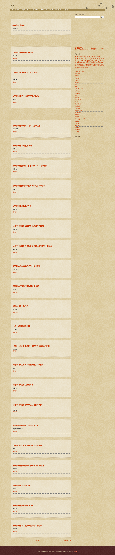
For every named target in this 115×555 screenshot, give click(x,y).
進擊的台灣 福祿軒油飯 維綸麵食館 (26, 286)
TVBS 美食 (77, 76)
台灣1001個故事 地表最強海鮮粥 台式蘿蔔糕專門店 (31, 346)
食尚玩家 (65, 10)
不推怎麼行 (77, 82)
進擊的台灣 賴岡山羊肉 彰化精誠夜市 (26, 125)
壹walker (81, 62)
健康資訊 (86, 61)
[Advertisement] (41, 14)
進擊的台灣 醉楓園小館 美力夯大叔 (26, 425)
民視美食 (92, 61)
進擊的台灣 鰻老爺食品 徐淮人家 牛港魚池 (28, 465)
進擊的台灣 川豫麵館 (20, 306)
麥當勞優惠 (86, 49)
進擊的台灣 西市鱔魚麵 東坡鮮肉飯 (26, 96)
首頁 (37, 540)
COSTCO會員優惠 (79, 71)
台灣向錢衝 (99, 65)
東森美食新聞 (80, 57)
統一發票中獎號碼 (80, 49)
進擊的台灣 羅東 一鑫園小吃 (23, 505)
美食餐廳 (81, 64)
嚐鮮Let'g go (99, 62)
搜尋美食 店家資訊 (19, 25)
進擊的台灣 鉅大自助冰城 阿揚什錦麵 (26, 266)
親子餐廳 (82, 67)
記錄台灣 (77, 123)
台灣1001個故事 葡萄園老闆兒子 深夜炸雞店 (29, 364)
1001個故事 (58, 10)
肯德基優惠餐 (92, 49)
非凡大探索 (91, 57)
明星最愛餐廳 (81, 65)
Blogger (76, 551)
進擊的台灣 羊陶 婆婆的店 (22, 145)
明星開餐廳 (99, 64)
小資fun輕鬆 (87, 64)
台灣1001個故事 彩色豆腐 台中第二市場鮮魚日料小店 (32, 246)
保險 (76, 84)
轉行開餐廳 (88, 65)
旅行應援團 (77, 106)
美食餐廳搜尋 (15, 10)
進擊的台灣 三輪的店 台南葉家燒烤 (26, 72)
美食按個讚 (44, 10)
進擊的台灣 (25, 10)
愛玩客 (51, 10)
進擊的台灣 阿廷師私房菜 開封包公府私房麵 (29, 185)
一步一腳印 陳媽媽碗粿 (21, 326)
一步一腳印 (80, 61)
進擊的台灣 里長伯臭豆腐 (22, 206)
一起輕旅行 (86, 67)
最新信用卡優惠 (78, 110)
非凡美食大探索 (34, 10)
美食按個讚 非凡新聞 (80, 119)
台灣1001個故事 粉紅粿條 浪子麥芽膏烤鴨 (28, 226)
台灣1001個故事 (79, 89)
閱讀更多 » (15, 58)
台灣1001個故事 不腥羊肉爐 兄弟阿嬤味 (27, 445)
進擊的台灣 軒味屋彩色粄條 (23, 52)
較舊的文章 (67, 540)
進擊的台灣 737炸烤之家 (22, 485)
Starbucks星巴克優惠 (91, 48)
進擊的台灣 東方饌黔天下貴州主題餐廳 (27, 525)
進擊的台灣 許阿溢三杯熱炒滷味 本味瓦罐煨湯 (30, 165)
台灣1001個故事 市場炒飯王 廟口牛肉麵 (27, 405)
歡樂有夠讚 (93, 64)
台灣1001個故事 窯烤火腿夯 (23, 384)
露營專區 (77, 127)
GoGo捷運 (94, 65)
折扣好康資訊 (80, 48)
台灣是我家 (87, 62)
